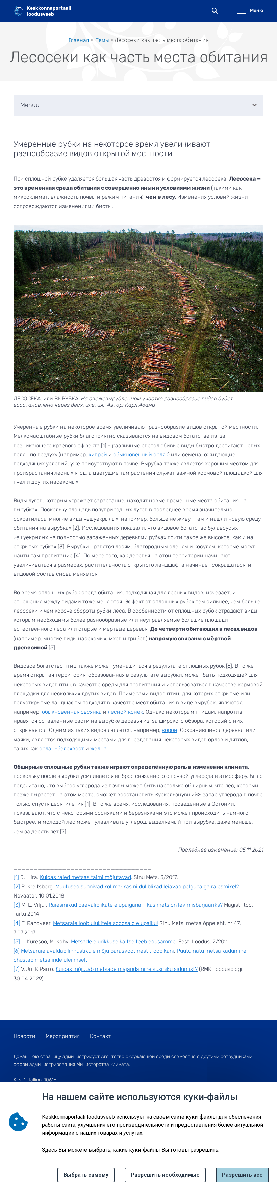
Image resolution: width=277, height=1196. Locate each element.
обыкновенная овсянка (72, 712)
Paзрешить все (242, 1175)
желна (98, 748)
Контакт (100, 1036)
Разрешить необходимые (165, 1175)
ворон (169, 730)
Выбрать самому (86, 1175)
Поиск (215, 11)
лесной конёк (125, 712)
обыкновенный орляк (140, 454)
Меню (256, 11)
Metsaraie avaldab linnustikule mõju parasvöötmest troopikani (97, 951)
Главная (79, 40)
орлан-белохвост (61, 748)
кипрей (98, 454)
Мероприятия (63, 1036)
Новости (24, 1036)
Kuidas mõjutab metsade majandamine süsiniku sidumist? (127, 969)
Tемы (102, 40)
